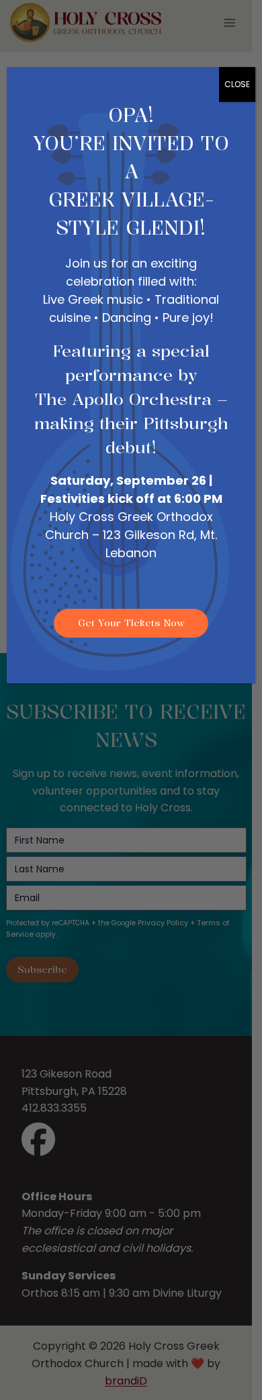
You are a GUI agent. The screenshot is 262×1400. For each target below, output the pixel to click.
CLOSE (237, 84)
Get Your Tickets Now (131, 622)
